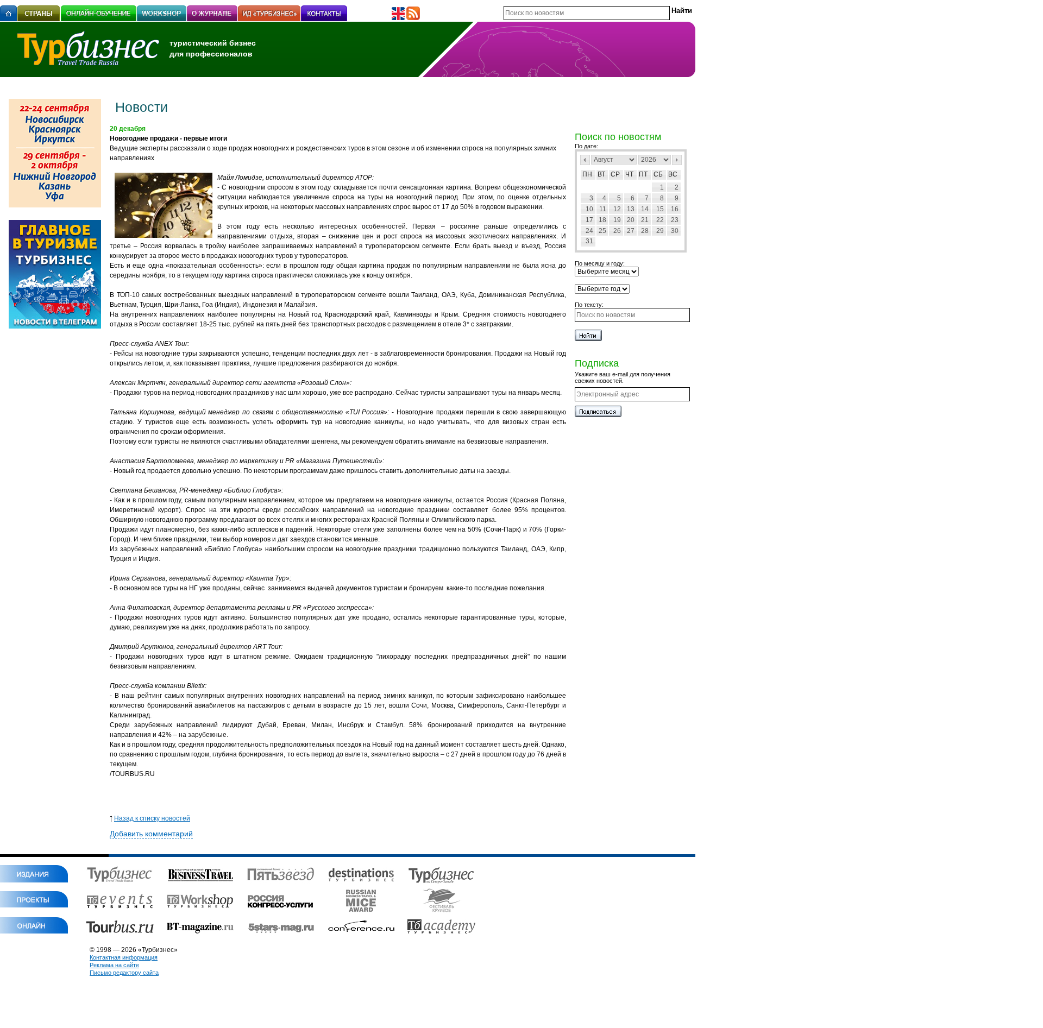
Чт (629, 174)
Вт (601, 174)
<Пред (585, 160)
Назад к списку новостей (152, 818)
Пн (587, 174)
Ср (615, 174)
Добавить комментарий (151, 833)
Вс (672, 174)
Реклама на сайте (114, 965)
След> (677, 160)
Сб (658, 174)
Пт (643, 174)
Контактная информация (124, 957)
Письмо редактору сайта (124, 972)
